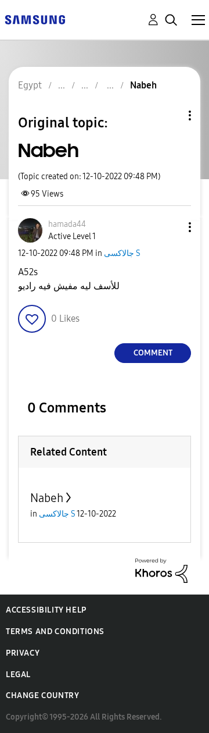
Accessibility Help (46, 610)
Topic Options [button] (170, 115)
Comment (153, 353)
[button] (171, 227)
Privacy (22, 653)
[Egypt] (35, 18)
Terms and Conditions (55, 631)
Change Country (42, 695)
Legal (18, 674)
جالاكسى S (122, 253)
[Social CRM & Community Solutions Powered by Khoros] (161, 569)
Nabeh (46, 498)
